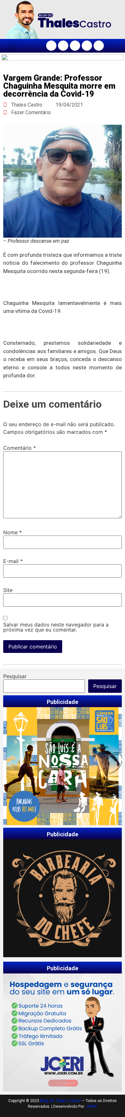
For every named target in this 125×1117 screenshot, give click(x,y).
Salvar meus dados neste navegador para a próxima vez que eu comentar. (56, 627)
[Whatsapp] (99, 46)
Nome (12, 532)
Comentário (19, 447)
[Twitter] (75, 46)
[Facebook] (51, 46)
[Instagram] (63, 46)
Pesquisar (15, 676)
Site (8, 590)
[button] (12, 46)
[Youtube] (87, 46)
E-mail (13, 561)
